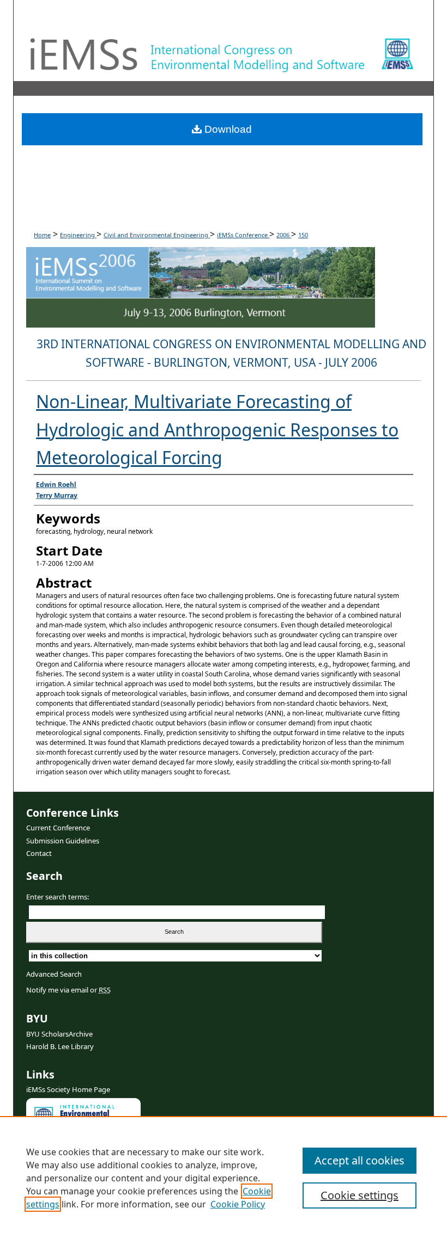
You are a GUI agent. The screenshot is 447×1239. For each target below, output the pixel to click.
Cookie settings (359, 1195)
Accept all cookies (359, 1160)
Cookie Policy (237, 1204)
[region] (223, 1177)
